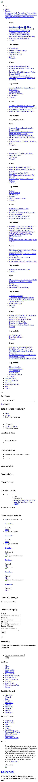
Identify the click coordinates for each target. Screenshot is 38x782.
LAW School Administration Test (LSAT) (23, 108)
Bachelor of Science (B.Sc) (18, 323)
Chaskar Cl (8, 536)
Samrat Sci (8, 584)
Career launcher (14, 193)
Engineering (9, 13)
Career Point (13, 48)
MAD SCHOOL (15, 155)
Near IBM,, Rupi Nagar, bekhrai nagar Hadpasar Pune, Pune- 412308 (24, 502)
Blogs (7, 668)
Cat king (12, 191)
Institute (7, 415)
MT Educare (13, 195)
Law (25, 13)
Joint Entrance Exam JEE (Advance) (21, 29)
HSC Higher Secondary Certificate (21, 349)
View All (12, 40)
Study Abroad (18, 13)
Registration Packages (12, 675)
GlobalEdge (13, 95)
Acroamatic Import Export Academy (21, 298)
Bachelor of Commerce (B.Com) (20, 319)
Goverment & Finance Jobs (27, 15)
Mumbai (8, 697)
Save (2, 404)
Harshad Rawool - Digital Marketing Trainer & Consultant (21, 300)
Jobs (6, 386)
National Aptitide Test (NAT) (19, 38)
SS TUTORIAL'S (15, 335)
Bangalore (8, 701)
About (7, 666)
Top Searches (9, 683)
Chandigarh (9, 712)
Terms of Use (9, 672)
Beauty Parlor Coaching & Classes (20, 153)
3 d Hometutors (14, 371)
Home (7, 9)
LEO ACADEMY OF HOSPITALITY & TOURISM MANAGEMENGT (22, 227)
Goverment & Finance (12, 732)
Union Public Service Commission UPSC (23, 261)
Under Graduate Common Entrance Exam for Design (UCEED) (21, 133)
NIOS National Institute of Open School (22, 358)
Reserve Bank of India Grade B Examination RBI (19, 258)
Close (7, 404)
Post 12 (8, 382)
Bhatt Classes (13, 373)
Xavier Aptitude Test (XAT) (18, 173)
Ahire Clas (8, 572)
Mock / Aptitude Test (12, 384)
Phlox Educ (8, 524)
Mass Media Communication (18, 287)
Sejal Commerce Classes (17, 198)
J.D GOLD (13, 157)
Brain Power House (15, 337)
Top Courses (21, 17)
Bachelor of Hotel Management (19, 216)
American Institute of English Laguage (22, 88)
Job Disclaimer (10, 674)
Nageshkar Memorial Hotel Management (23, 240)
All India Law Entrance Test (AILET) (22, 106)
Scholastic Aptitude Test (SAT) (19, 76)
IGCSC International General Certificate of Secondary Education (22, 356)
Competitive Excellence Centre (19, 269)
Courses (7, 11)
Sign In (7, 388)
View (7, 530)
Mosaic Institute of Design (18, 50)
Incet (11, 238)
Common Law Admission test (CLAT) (22, 111)
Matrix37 (12, 305)
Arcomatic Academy (16, 296)
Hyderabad (8, 706)
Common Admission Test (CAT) (20, 167)
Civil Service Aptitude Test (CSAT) (21, 109)
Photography (13, 285)
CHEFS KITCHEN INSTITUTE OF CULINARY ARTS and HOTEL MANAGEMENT (22, 234)
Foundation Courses (11, 738)
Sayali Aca (8, 548)
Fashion (30, 13)
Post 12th (8, 681)
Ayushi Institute (14, 52)
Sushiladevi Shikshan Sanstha (19, 230)
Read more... (14, 761)
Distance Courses (11, 17)
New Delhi (8, 695)
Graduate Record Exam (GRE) (19, 66)
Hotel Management (11, 15)
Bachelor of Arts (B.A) (17, 321)
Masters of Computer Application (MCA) (23, 280)
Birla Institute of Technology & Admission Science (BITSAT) (19, 32)
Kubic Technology (15, 303)
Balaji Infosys (13, 90)
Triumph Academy (15, 54)
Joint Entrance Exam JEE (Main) (20, 27)
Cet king (12, 196)
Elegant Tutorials (15, 367)
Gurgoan (8, 705)
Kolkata (7, 710)
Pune (6, 699)
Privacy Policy (10, 670)
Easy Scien (8, 560)
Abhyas (11, 56)
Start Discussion (10, 378)
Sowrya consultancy (16, 93)
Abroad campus (14, 92)
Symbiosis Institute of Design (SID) (21, 136)
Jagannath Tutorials (15, 369)
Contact (7, 687)
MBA (34, 13)
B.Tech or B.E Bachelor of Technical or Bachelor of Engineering (22, 316)
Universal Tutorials (15, 374)
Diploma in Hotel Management (19, 218)
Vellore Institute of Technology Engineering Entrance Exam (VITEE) (22, 35)
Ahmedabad (9, 703)
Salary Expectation (11, 380)
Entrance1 (8, 771)
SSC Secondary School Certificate (20, 347)
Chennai (8, 708)
